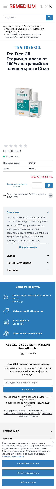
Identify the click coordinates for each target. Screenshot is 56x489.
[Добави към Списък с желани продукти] (51, 195)
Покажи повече (28, 247)
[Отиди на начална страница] (24, 6)
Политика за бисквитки (13, 456)
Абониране (27, 397)
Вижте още (17, 309)
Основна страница (12, 26)
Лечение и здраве (32, 26)
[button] (27, 439)
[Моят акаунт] (41, 6)
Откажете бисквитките (28, 473)
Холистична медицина (16, 29)
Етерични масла (13, 31)
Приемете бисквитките (28, 463)
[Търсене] (49, 17)
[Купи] (49, 185)
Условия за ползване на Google (26, 423)
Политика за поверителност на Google (27, 421)
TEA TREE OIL (28, 47)
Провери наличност (16, 185)
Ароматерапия (37, 29)
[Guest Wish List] (46, 6)
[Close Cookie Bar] (53, 442)
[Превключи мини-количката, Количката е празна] (50, 6)
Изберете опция (28, 482)
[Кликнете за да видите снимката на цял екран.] (28, 102)
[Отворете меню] (5, 6)
